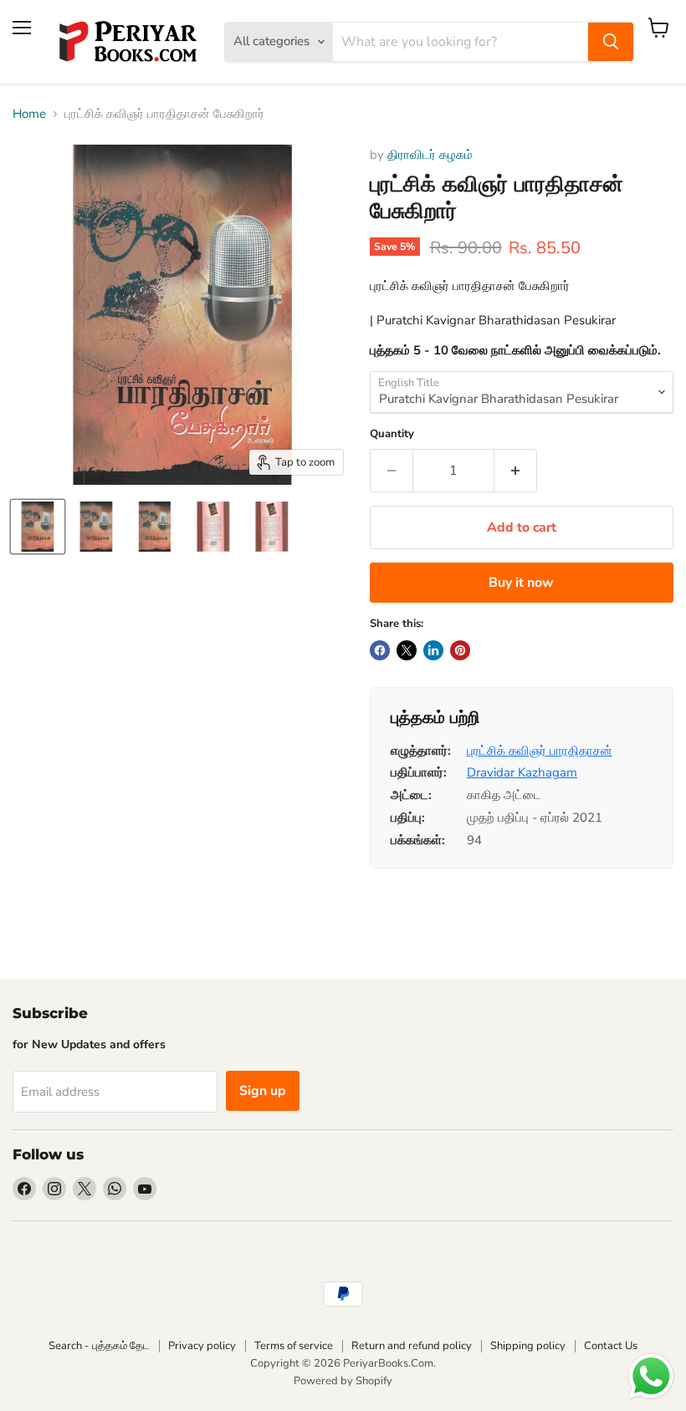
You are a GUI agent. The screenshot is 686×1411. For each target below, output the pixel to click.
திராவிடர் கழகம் (430, 154)
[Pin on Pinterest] (460, 650)
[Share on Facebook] (380, 650)
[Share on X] (407, 650)
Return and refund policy (411, 1345)
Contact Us (610, 1345)
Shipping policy (528, 1345)
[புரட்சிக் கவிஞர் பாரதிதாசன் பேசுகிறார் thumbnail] (37, 526)
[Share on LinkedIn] (433, 650)
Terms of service (293, 1345)
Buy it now (521, 582)
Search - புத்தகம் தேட (99, 1345)
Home (29, 114)
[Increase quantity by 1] (515, 470)
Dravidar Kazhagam (522, 772)
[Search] (610, 42)
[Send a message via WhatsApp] (651, 1376)
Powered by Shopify (343, 1380)
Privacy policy (202, 1345)
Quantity (392, 434)
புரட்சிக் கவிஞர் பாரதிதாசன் (539, 750)
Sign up (262, 1091)
